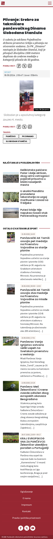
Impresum (26, 504)
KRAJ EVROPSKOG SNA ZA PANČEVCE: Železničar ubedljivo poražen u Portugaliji (34, 443)
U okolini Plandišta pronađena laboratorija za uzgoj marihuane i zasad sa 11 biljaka (34, 197)
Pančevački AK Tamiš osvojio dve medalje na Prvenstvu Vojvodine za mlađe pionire (35, 296)
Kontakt (26, 511)
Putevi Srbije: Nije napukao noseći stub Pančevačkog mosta (34, 212)
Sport (7, 72)
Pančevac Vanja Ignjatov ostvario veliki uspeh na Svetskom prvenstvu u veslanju (34, 348)
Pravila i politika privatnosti (26, 517)
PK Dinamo (28, 136)
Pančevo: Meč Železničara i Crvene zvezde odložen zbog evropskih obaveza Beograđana (34, 393)
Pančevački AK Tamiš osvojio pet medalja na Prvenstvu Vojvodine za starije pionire (35, 244)
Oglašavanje (26, 491)
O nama (26, 498)
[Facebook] (20, 528)
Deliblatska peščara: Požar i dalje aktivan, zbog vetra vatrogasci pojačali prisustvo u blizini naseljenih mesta (34, 177)
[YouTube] (32, 528)
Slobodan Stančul (16, 141)
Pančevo (11, 136)
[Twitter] (26, 528)
